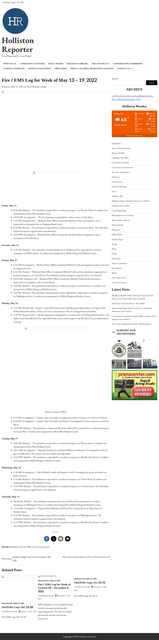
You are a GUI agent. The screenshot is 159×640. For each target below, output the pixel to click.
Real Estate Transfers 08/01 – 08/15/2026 (128, 303)
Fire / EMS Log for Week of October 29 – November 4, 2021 (54, 588)
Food (114, 191)
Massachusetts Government (123, 215)
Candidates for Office (120, 157)
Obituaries (61, 68)
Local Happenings (119, 210)
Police (114, 248)
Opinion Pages (117, 239)
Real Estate (116, 258)
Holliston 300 (117, 196)
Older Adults (117, 234)
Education (116, 176)
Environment (117, 181)
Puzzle (114, 253)
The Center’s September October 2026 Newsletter (132, 323)
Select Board (55, 63)
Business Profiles (118, 152)
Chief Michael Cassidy (37, 86)
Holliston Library (77, 63)
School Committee (14, 68)
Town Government (41, 546)
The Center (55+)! (119, 277)
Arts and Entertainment (121, 148)
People (114, 244)
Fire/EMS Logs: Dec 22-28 (17, 607)
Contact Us (123, 68)
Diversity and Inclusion (121, 172)
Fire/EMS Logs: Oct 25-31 (89, 582)
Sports (114, 272)
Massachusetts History (121, 220)
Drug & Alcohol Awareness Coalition (91, 68)
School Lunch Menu (39, 68)
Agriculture (116, 143)
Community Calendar (32, 63)
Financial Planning (119, 186)
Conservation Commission (128, 63)
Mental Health (117, 224)
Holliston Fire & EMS (21, 546)
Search (115, 78)
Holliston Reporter (18, 44)
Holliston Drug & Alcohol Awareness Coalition (130, 200)
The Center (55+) (101, 63)
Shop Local (9, 63)
